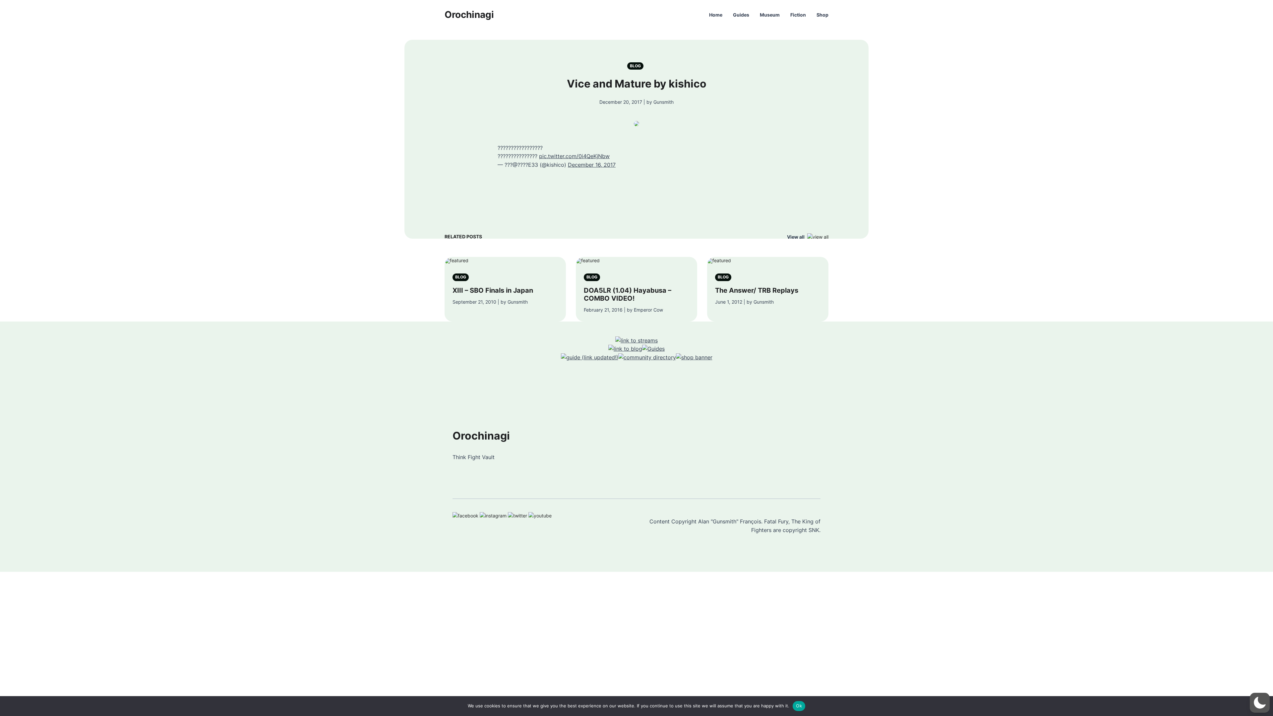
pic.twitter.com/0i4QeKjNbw (574, 156)
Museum (770, 15)
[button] (1260, 703)
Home (715, 15)
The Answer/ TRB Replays (756, 290)
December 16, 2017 (592, 164)
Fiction (798, 15)
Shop (822, 15)
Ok (799, 705)
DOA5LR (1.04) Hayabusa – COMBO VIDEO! (627, 294)
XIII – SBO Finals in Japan (493, 290)
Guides (741, 15)
